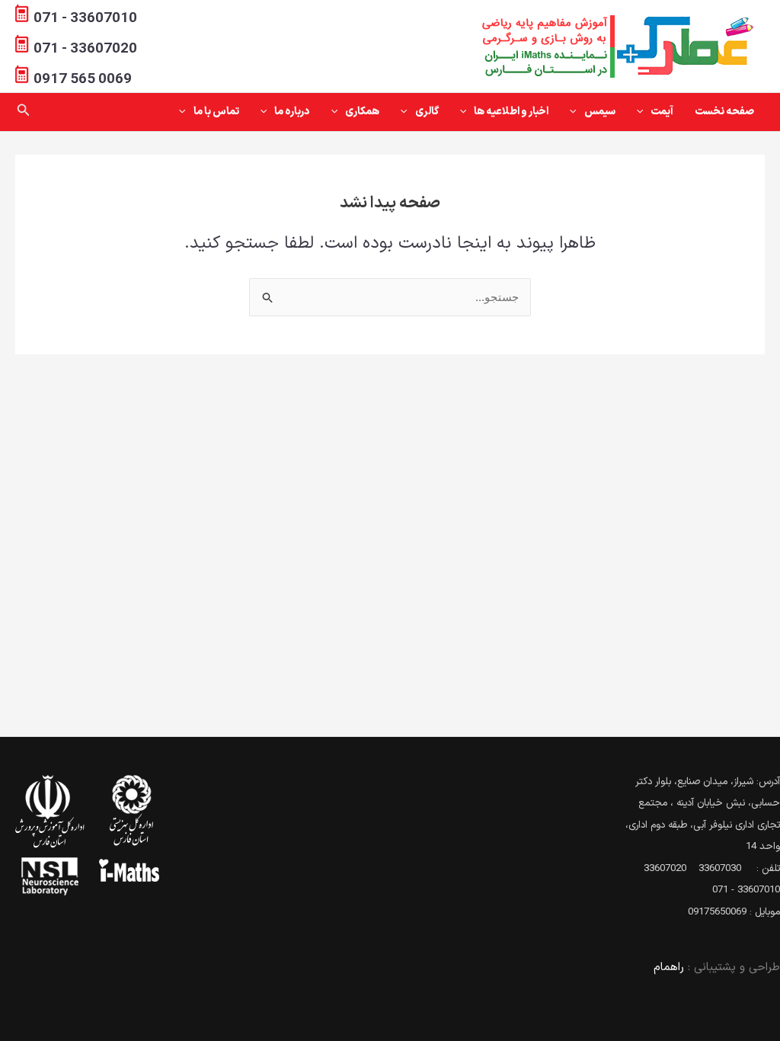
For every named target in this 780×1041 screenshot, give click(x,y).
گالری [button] (427, 112)
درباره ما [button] (292, 112)
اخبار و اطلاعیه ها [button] (511, 112)
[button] (644, 112)
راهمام (669, 967)
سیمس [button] (599, 112)
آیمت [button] (662, 112)
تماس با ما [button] (216, 112)
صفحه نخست (724, 112)
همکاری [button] (362, 112)
